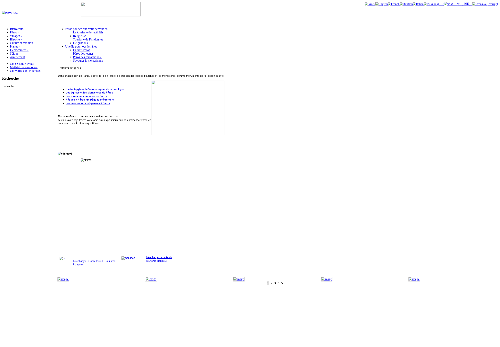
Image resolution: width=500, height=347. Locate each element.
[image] (63, 279)
